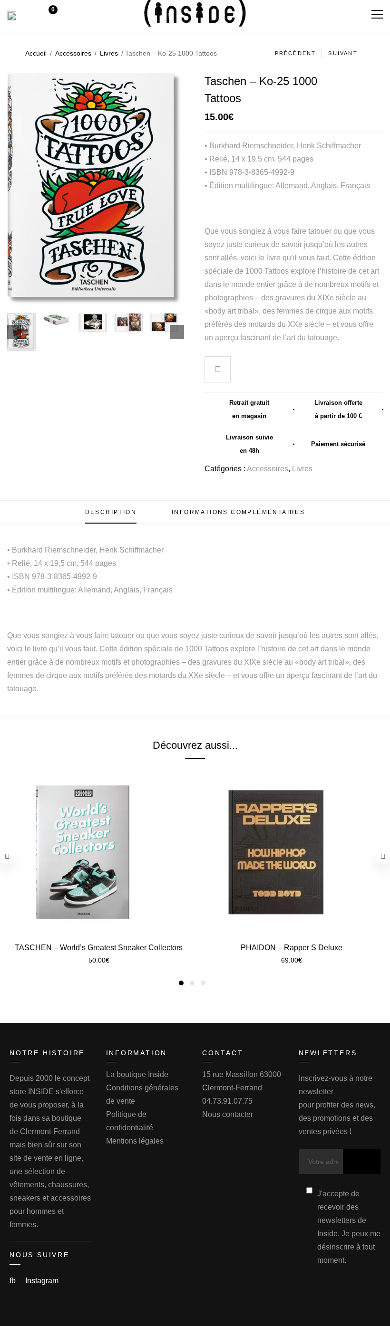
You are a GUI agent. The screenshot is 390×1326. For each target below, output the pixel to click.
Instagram (41, 1281)
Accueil (36, 53)
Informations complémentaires (238, 512)
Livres (109, 53)
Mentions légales (135, 1141)
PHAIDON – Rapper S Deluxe (291, 948)
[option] (21, 332)
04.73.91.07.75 (227, 1101)
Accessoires (73, 53)
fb (14, 1281)
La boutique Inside (137, 1074)
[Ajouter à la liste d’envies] (217, 370)
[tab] (110, 512)
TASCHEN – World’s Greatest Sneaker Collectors (99, 948)
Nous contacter (227, 1114)
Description (110, 512)
